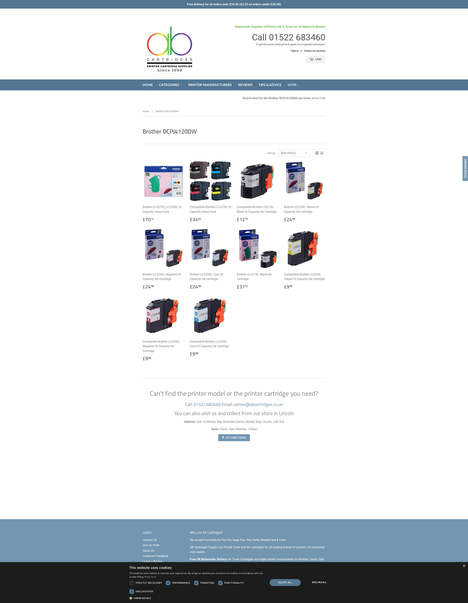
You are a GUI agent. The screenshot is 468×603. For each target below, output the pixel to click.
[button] (196, 598)
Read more (150, 576)
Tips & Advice (270, 85)
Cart (318, 59)
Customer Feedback (155, 556)
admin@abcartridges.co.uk (258, 404)
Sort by (271, 153)
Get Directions (235, 437)
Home (148, 85)
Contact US (150, 540)
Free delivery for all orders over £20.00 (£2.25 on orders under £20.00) (234, 4)
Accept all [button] (285, 582)
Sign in (295, 50)
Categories (169, 85)
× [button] (464, 566)
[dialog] (234, 582)
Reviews (245, 85)
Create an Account (314, 50)
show (315, 98)
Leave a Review (153, 561)
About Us (148, 550)
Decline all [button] (319, 582)
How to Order (151, 545)
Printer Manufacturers (210, 85)
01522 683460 (297, 37)
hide (322, 98)
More (292, 85)
